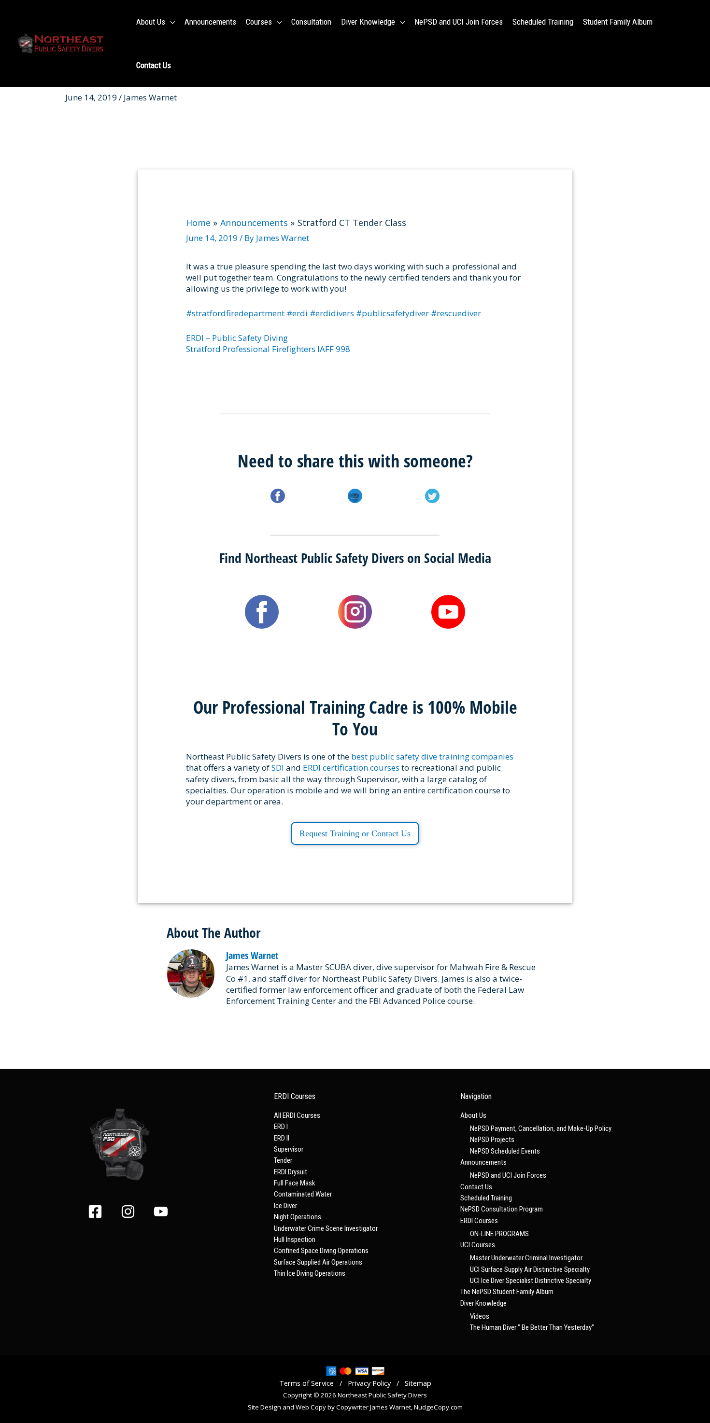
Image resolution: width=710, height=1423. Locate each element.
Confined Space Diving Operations (321, 1250)
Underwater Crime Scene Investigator (326, 1228)
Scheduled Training (486, 1198)
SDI (277, 767)
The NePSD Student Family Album (507, 1291)
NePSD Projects (492, 1139)
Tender (283, 1160)
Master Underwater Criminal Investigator (526, 1258)
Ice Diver (285, 1205)
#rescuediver (456, 313)
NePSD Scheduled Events (505, 1151)
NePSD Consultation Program (501, 1209)
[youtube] (163, 1211)
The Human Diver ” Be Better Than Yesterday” (532, 1327)
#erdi (297, 313)
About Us (473, 1115)
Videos (479, 1316)
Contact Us (476, 1187)
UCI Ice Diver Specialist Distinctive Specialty (530, 1280)
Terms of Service (306, 1383)
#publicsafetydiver (392, 313)
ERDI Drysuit (290, 1172)
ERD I (281, 1126)
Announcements (483, 1162)
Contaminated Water (303, 1194)
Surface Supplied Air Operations (318, 1262)
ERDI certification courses (351, 767)
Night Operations (297, 1216)
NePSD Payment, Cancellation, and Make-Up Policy (540, 1128)
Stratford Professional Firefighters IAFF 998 (268, 348)
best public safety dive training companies (432, 756)
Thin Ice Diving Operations (309, 1273)
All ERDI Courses (297, 1115)
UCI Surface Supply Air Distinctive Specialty (530, 1269)
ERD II (281, 1138)
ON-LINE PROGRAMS (499, 1233)
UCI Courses (477, 1244)
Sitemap (418, 1383)
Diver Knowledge (483, 1303)
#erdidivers (332, 313)
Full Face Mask (294, 1183)
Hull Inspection (294, 1239)
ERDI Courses (479, 1220)
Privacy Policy (369, 1383)
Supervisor (288, 1149)
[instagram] (136, 1211)
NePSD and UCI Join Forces (508, 1175)
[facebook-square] (103, 1211)
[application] (170, 22)
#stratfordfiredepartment (235, 313)
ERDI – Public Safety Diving (237, 337)
